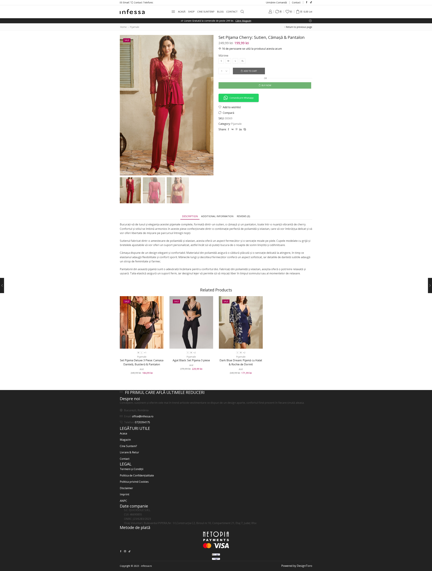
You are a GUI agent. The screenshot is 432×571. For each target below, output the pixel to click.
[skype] (244, 129)
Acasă (181, 11)
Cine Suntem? (205, 11)
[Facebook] (307, 2)
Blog (220, 11)
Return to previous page (299, 27)
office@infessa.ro (142, 416)
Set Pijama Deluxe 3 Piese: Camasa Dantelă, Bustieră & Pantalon (141, 362)
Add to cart (250, 71)
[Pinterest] (236, 129)
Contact (296, 2)
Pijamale (134, 27)
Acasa (123, 433)
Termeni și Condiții (131, 469)
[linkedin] (240, 129)
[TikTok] (311, 2)
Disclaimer (126, 488)
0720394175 (142, 422)
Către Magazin (243, 20)
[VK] (233, 129)
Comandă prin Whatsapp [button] (242, 97)
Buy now (266, 85)
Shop (191, 11)
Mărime (223, 55)
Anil (142, 369)
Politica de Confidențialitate (137, 475)
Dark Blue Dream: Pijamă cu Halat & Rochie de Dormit (241, 362)
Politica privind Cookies (134, 482)
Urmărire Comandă (276, 2)
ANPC (123, 501)
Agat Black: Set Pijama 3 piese (191, 360)
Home (123, 27)
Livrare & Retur (129, 452)
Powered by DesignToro (296, 566)
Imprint (124, 494)
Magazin (125, 440)
